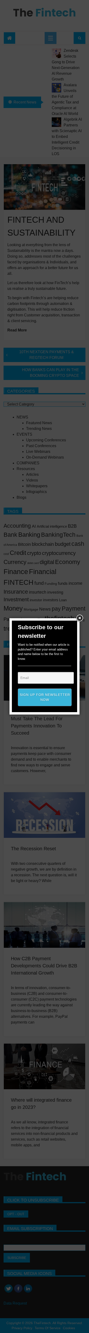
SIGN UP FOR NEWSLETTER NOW (45, 697)
